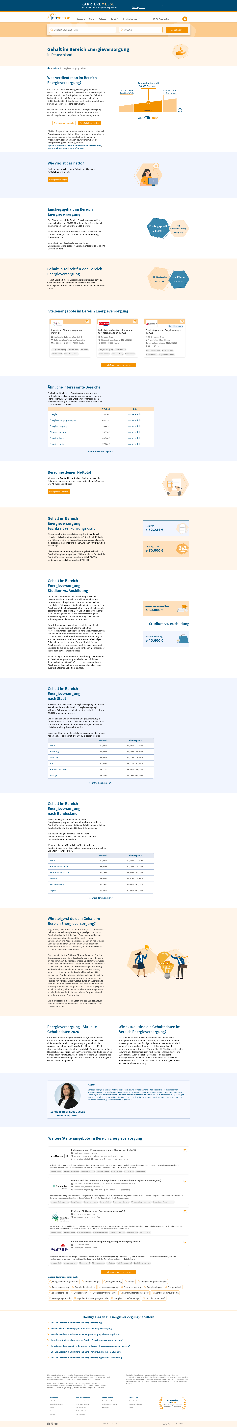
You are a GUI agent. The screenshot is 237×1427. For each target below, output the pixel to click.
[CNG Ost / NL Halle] (60, 1247)
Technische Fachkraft (155, 1298)
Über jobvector (133, 1401)
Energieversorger (92, 1281)
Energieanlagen (57, 438)
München (54, 757)
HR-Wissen (105, 1407)
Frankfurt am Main (58, 769)
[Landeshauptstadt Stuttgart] (60, 1156)
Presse (131, 1407)
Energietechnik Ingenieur (104, 1292)
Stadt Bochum (55, 148)
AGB (104, 1424)
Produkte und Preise (108, 1401)
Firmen (52, 1411)
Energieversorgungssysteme (65, 1281)
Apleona (52, 145)
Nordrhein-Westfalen (59, 872)
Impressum (119, 1424)
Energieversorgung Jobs (64, 123)
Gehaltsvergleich (81, 1407)
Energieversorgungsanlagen (63, 420)
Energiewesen (80, 1292)
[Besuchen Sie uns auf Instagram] (48, 1423)
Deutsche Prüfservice (73, 148)
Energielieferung (114, 1281)
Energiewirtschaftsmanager (127, 1298)
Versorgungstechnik (61, 1298)
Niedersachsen (57, 884)
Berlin (52, 745)
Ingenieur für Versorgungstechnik (92, 1298)
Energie (53, 414)
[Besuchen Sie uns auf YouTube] (56, 1423)
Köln (52, 763)
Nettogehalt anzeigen (58, 179)
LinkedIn (74, 1115)
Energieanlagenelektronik (166, 1292)
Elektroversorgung (132, 1287)
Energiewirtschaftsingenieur (135, 1292)
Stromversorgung (58, 432)
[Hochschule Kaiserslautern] (60, 1217)
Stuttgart (54, 775)
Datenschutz (111, 1424)
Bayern (53, 890)
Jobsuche (53, 1401)
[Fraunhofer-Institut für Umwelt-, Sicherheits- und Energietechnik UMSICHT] (60, 1186)
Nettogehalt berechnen (58, 491)
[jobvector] (61, 17)
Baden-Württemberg (59, 866)
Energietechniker (60, 1292)
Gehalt (56, 68)
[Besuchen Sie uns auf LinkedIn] (52, 1423)
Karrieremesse (80, 1414)
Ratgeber (52, 1414)
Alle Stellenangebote (56, 1404)
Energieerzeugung (58, 426)
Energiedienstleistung (85, 1287)
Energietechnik (57, 444)
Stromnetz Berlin (65, 145)
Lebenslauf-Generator (83, 1401)
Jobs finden (176, 29)
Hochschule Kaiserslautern (88, 145)
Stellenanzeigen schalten (110, 1404)
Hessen (53, 878)
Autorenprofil (63, 1115)
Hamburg (54, 751)
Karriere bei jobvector (135, 1404)
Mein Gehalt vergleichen (89, 123)
